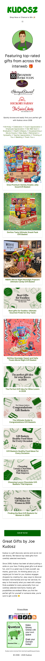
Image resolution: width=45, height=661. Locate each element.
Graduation (7, 131)
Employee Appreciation (15, 129)
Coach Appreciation (33, 127)
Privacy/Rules (22, 609)
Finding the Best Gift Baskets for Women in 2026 (22, 514)
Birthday (7, 127)
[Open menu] (22, 21)
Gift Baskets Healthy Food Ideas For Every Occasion (22, 452)
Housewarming (35, 131)
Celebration (18, 127)
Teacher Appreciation (22, 135)
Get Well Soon (32, 129)
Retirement (33, 133)
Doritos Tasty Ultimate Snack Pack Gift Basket (22, 233)
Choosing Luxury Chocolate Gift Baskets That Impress (22, 483)
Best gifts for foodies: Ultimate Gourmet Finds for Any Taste (22, 312)
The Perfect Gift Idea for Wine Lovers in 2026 (22, 390)
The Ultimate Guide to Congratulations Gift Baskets (22, 421)
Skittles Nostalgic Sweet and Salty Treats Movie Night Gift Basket (22, 359)
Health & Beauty (20, 131)
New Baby (23, 133)
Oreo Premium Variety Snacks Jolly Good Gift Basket (22, 186)
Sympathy (7, 135)
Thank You (28, 137)
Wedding (18, 137)
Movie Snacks (11, 133)
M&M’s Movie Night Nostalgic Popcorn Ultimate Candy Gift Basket (22, 281)
